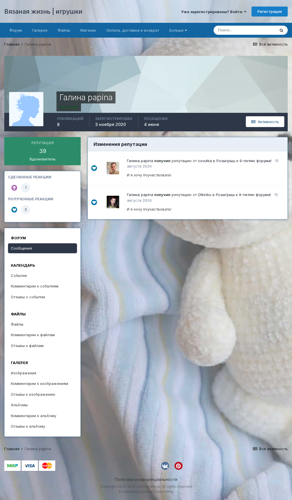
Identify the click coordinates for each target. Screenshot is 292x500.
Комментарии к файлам (33, 334)
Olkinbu (204, 194)
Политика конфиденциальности (146, 479)
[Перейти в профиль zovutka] (113, 168)
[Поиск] (281, 30)
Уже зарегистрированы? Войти (212, 11)
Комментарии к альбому (33, 415)
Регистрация (269, 11)
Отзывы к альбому (28, 426)
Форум (15, 30)
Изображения (23, 373)
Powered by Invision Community (146, 491)
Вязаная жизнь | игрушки (43, 11)
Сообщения (21, 248)
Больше (176, 30)
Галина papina (140, 160)
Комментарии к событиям (34, 286)
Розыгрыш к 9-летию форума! (243, 160)
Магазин (88, 30)
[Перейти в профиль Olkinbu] (113, 202)
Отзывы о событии (28, 297)
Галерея (39, 30)
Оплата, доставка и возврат (132, 30)
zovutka (205, 160)
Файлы (64, 30)
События (19, 275)
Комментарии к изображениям (39, 383)
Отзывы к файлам (27, 345)
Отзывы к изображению (33, 394)
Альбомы (19, 405)
